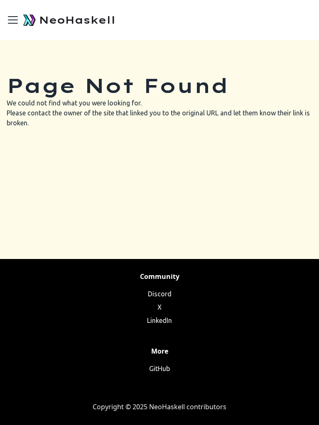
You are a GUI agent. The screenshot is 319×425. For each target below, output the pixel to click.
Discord (160, 294)
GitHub (159, 368)
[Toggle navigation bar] (13, 20)
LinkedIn (159, 320)
